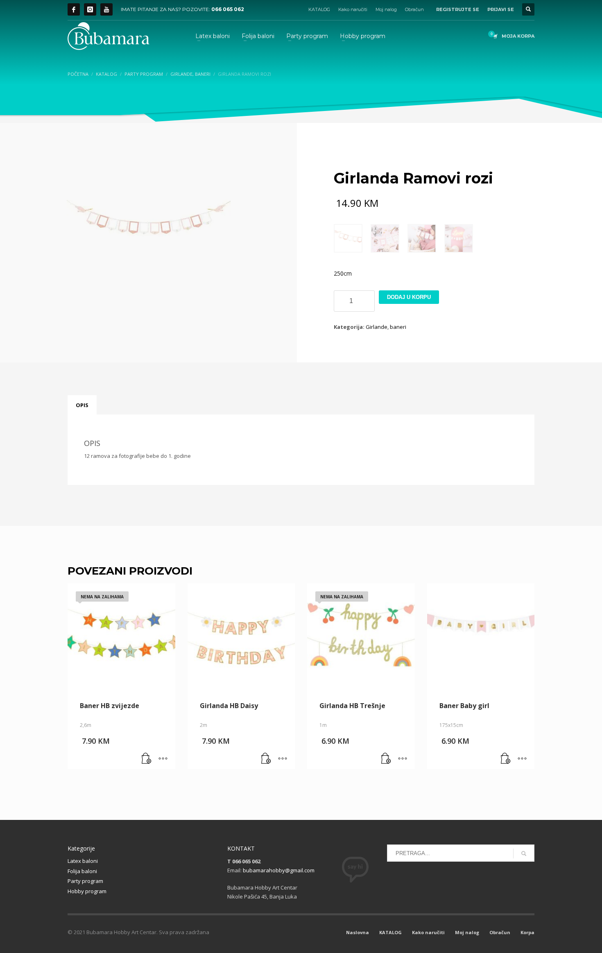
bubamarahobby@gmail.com (279, 870)
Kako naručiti (352, 9)
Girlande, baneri (386, 326)
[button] (266, 759)
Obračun (414, 9)
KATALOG (319, 9)
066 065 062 (227, 9)
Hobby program (87, 891)
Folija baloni (82, 871)
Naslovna (357, 932)
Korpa (527, 932)
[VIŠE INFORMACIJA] (163, 759)
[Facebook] (74, 9)
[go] (523, 853)
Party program (85, 881)
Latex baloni (83, 861)
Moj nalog (386, 9)
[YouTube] (106, 9)
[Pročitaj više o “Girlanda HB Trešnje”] (386, 759)
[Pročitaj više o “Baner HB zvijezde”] (146, 759)
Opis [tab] (82, 405)
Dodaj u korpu (409, 297)
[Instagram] (90, 9)
